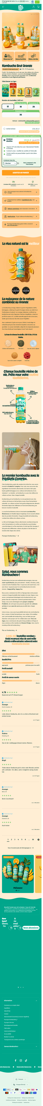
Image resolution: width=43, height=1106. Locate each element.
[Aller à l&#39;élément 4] (37, 14)
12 (8, 106)
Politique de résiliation (17, 1102)
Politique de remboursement (14, 1097)
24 (34, 106)
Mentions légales (32, 1100)
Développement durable (11, 1025)
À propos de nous (9, 1022)
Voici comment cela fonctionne (29, 163)
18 (21, 106)
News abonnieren (30, 928)
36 (21, 114)
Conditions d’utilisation (11, 1100)
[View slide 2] (21, 987)
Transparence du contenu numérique (14, 1039)
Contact (6, 1014)
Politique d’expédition (22, 1100)
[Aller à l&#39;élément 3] (36, 14)
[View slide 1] (18, 987)
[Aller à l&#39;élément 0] (31, 14)
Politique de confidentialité (28, 1097)
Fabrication (7, 1028)
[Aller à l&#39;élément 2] (34, 14)
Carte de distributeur (10, 1031)
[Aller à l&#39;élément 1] (33, 14)
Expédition (7, 1008)
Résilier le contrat (9, 1037)
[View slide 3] (23, 987)
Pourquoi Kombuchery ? (11, 1019)
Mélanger (17, 888)
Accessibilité (7, 1034)
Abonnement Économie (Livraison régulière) (16, 1016)
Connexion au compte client (12, 1005)
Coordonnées (26, 1102)
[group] (21, 692)
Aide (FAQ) (7, 1011)
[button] (8, 840)
